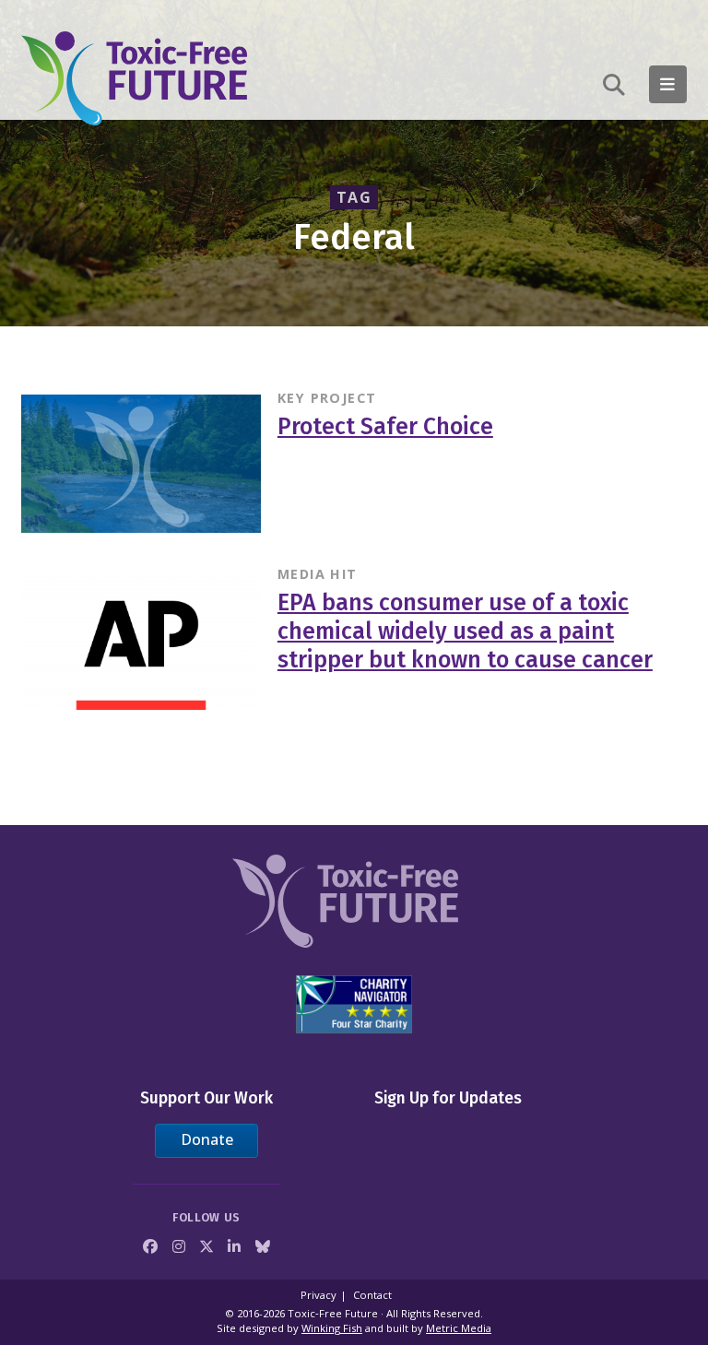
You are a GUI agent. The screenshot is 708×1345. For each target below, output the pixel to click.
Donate (207, 1139)
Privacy (318, 1295)
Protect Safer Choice (385, 427)
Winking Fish (331, 1328)
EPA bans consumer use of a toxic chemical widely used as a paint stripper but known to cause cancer (465, 631)
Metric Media (458, 1328)
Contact (372, 1295)
